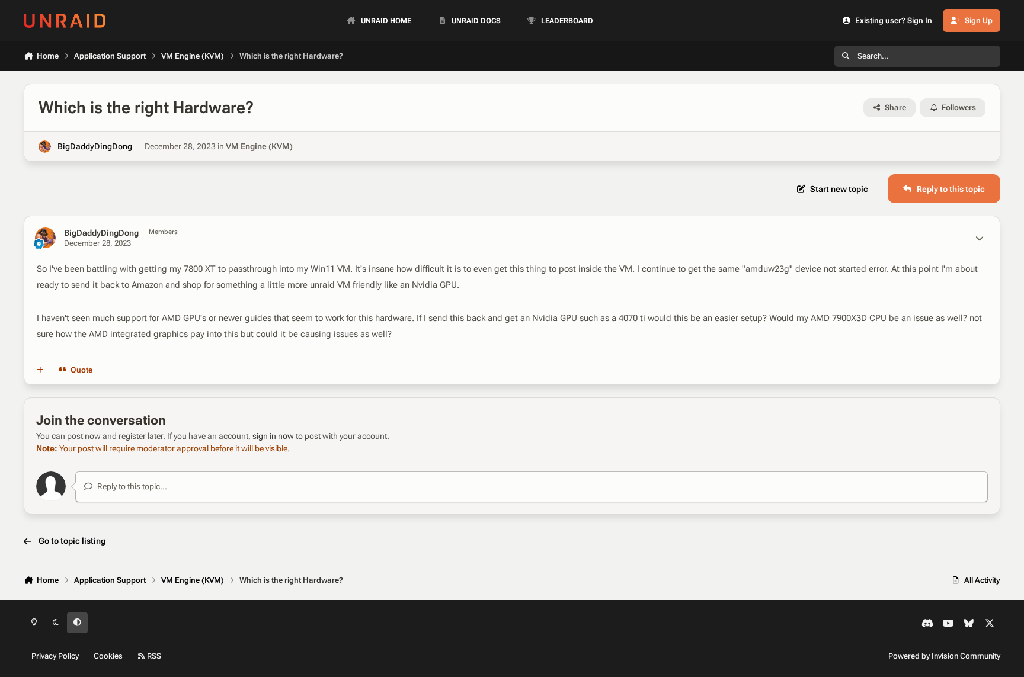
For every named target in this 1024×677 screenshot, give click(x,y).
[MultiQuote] (40, 370)
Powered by (944, 656)
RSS (153, 656)
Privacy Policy (55, 656)
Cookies (108, 656)
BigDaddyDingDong (94, 146)
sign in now (273, 436)
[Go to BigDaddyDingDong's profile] (45, 146)
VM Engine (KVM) (259, 146)
